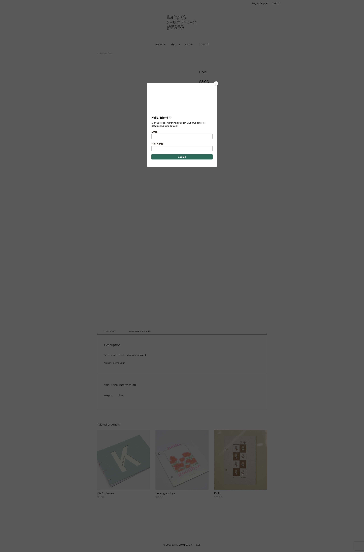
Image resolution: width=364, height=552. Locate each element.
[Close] (216, 83)
